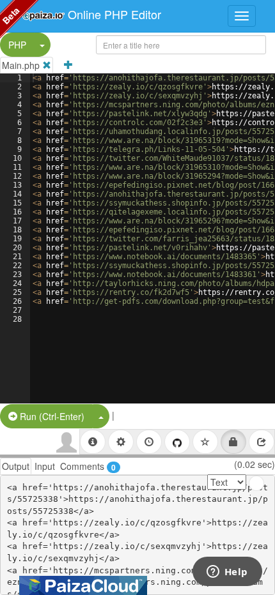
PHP (17, 44)
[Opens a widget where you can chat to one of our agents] (227, 573)
